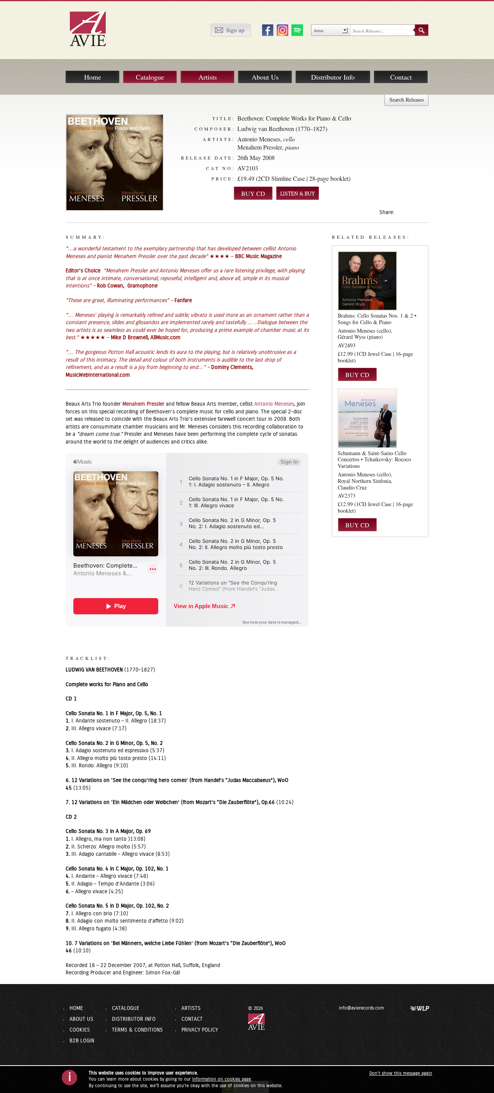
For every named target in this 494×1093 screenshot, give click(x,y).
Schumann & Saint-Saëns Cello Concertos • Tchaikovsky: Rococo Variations (374, 459)
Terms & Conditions (137, 1030)
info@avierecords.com (361, 1008)
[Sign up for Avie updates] (230, 30)
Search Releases (406, 99)
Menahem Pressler (259, 147)
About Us (265, 77)
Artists (207, 77)
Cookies (79, 1030)
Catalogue (150, 77)
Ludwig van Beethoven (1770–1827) (282, 128)
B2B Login (81, 1041)
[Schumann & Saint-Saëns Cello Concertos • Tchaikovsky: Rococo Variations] (367, 418)
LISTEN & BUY (297, 193)
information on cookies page (221, 1079)
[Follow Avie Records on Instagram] (281, 30)
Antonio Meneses (258, 139)
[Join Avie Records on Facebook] (266, 30)
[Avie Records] (93, 28)
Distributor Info (333, 77)
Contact (401, 77)
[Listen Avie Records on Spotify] (296, 30)
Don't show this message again (400, 1073)
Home (92, 77)
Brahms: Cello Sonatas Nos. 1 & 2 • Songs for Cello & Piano (377, 319)
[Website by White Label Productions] (420, 1008)
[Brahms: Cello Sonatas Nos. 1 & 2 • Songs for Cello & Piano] (367, 281)
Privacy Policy (199, 1030)
